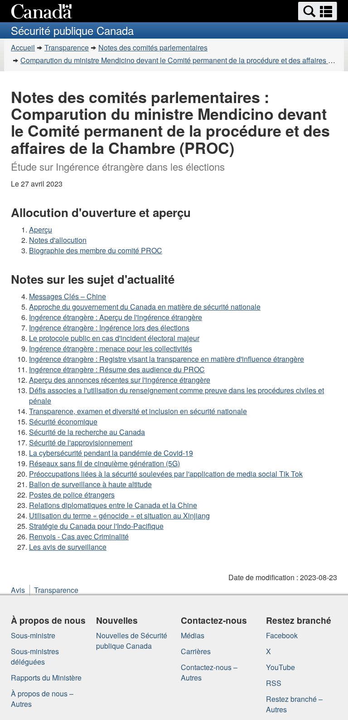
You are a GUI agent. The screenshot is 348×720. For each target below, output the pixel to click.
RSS (273, 683)
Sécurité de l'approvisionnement (80, 442)
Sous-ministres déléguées (35, 656)
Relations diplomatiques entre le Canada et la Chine (113, 505)
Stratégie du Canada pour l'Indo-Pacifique (96, 526)
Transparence (66, 47)
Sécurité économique (63, 421)
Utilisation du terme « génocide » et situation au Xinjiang (119, 515)
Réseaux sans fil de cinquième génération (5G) (104, 463)
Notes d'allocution (58, 240)
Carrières (196, 651)
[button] (317, 11)
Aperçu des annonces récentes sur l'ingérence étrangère (119, 380)
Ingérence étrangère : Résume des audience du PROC (117, 369)
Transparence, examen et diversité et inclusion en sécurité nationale (138, 411)
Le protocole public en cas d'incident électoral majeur (114, 338)
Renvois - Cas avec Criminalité (79, 536)
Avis (18, 590)
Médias (192, 635)
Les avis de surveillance (67, 547)
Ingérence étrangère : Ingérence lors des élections (109, 327)
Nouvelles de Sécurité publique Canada (131, 640)
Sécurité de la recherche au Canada (87, 432)
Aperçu (40, 229)
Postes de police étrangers (72, 494)
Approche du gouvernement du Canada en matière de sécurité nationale (145, 306)
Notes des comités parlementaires (153, 47)
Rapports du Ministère (46, 677)
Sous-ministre (33, 635)
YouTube (280, 667)
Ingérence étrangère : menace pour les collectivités (110, 348)
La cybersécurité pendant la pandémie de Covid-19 (111, 453)
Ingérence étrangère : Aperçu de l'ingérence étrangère (115, 317)
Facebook (282, 635)
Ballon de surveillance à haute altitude (90, 484)
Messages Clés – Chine (67, 296)
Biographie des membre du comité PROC (95, 250)
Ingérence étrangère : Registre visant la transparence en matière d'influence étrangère (166, 359)
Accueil (23, 47)
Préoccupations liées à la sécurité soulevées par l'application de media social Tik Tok (166, 473)
